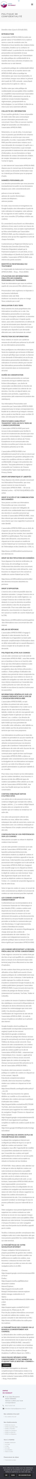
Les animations (8, 1449)
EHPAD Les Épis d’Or (10, 1432)
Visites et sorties (9, 1451)
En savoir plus (25, 1475)
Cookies (6, 1365)
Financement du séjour (10, 1460)
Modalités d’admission (10, 1442)
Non (13, 1475)
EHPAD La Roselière (10, 1428)
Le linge (7, 1446)
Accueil (7, 20)
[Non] (33, 1472)
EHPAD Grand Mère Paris (11, 1426)
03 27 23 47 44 (10, 1405)
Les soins (7, 1448)
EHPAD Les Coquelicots (11, 1430)
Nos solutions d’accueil (10, 1416)
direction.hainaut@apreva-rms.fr (15, 1408)
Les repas (7, 1444)
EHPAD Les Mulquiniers (10, 1434)
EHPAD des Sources (10, 1425)
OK (6, 1475)
